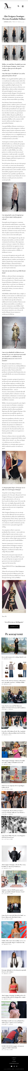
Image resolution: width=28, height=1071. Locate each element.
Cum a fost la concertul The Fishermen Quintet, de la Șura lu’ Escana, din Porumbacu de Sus (13, 707)
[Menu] (22, 6)
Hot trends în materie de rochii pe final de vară (14, 657)
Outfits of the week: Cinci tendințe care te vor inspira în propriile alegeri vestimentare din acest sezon (14, 942)
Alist (14, 1059)
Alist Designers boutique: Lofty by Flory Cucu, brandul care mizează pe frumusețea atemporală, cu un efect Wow (14, 866)
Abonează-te (14, 626)
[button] (18, 6)
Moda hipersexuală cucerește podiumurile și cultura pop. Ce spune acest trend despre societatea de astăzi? (13, 1022)
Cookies (14, 1061)
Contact (14, 1057)
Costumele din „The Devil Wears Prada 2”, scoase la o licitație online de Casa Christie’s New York (13, 812)
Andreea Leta (8, 21)
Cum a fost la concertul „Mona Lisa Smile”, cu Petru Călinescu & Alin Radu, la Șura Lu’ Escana (13, 917)
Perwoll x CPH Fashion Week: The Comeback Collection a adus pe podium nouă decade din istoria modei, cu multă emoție (13, 733)
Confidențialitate (14, 1063)
